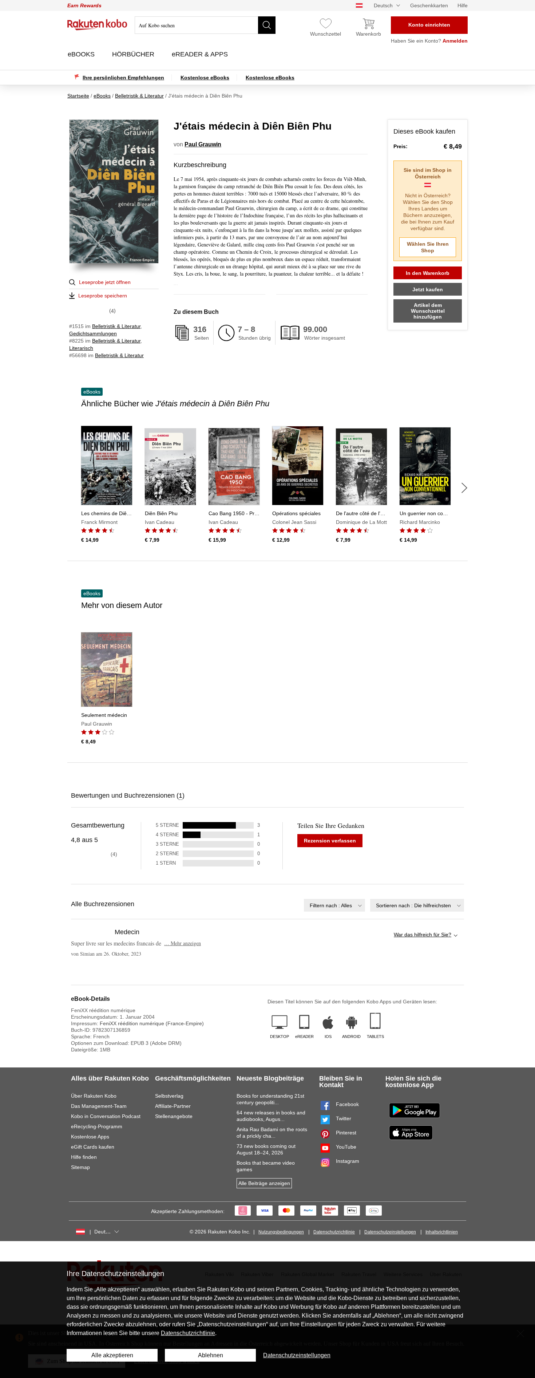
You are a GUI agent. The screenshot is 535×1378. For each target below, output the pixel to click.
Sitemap (80, 1167)
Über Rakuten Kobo (93, 1096)
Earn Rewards (84, 5)
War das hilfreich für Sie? (422, 934)
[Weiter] (464, 487)
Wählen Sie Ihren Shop (428, 247)
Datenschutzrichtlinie (334, 1232)
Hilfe (462, 5)
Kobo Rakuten (97, 24)
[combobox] (334, 905)
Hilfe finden (84, 1157)
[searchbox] (205, 25)
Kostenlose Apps (90, 1137)
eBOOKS (82, 54)
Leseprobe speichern (102, 296)
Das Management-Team (99, 1106)
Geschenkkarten (429, 5)
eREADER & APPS (201, 54)
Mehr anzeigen (182, 943)
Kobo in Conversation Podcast (105, 1116)
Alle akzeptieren (112, 1355)
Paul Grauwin (203, 144)
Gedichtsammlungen (93, 333)
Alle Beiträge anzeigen (264, 1183)
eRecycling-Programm (96, 1126)
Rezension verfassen (330, 841)
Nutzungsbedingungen (281, 1232)
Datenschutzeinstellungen (390, 1232)
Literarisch (81, 348)
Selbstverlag (169, 1096)
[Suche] (267, 25)
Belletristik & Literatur (116, 326)
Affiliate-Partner (173, 1106)
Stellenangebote (174, 1116)
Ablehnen (210, 1355)
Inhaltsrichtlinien (441, 1232)
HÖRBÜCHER (134, 54)
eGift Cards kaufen (92, 1147)
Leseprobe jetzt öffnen (105, 282)
